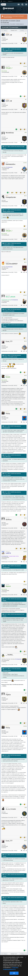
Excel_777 (9, 341)
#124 (24, 142)
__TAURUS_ (9, 655)
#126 (24, 205)
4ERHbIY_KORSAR (6, 211)
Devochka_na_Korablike (8, 356)
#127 (24, 239)
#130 (24, 351)
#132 (24, 422)
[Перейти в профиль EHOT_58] (3, 34)
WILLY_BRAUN (6, 50)
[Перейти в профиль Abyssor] (3, 585)
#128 (24, 272)
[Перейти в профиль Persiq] (3, 413)
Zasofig (4, 567)
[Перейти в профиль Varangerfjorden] (3, 196)
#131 (24, 385)
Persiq (8, 413)
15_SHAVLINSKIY (6, 244)
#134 (24, 561)
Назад (5, 30)
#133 (24, 528)
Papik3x (8, 695)
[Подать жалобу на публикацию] (21, 43)
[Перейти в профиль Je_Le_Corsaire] (3, 808)
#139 (24, 817)
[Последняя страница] (26, 30)
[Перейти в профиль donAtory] (3, 519)
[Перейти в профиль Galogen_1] (3, 67)
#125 (24, 172)
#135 (24, 594)
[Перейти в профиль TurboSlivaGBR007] (3, 263)
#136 (24, 664)
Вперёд (22, 30)
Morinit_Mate (6, 24)
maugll (22, 146)
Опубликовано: (9, 43)
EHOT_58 (9, 35)
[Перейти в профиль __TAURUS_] (3, 655)
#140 (24, 850)
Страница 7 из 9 (14, 30)
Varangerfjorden (11, 197)
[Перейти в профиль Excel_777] (3, 342)
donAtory (8, 519)
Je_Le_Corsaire (11, 809)
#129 (24, 305)
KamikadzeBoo (10, 164)
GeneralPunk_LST (7, 311)
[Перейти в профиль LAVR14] (3, 552)
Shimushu (5, 670)
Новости (22, 24)
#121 (24, 43)
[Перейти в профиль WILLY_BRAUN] (3, 296)
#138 (24, 736)
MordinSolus (10, 133)
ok (14, 973)
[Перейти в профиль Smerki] (3, 376)
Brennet (4, 427)
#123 (24, 109)
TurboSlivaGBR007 (12, 264)
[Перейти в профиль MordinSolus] (3, 133)
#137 (24, 703)
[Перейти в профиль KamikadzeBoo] (3, 163)
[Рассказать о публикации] (26, 43)
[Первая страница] (2, 30)
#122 (24, 76)
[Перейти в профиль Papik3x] (3, 694)
